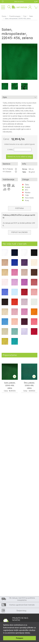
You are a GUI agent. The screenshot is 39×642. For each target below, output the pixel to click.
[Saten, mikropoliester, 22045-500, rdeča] (14, 303)
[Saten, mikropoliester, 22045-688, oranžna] (14, 323)
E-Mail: (10, 149)
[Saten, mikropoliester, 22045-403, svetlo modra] (14, 293)
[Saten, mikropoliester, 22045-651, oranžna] (34, 313)
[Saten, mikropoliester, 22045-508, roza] (24, 303)
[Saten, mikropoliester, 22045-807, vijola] (24, 333)
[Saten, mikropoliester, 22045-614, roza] (14, 313)
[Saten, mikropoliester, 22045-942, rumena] (5, 343)
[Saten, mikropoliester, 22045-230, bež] (5, 274)
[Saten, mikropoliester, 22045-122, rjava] (5, 264)
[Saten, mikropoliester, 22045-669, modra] (5, 323)
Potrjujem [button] (19, 638)
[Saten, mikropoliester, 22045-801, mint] (14, 333)
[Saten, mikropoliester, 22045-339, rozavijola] (24, 283)
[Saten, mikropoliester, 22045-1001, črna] (34, 254)
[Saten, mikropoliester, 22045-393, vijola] (5, 293)
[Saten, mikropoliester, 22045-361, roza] (34, 283)
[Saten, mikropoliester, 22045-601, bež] (5, 313)
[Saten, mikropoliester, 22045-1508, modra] (14, 264)
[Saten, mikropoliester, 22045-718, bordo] (24, 323)
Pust (24, 16)
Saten (31, 16)
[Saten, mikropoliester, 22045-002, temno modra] (14, 254)
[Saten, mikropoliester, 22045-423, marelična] (34, 293)
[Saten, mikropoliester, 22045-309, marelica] (5, 283)
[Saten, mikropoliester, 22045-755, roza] (34, 323)
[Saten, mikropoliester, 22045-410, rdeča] (24, 293)
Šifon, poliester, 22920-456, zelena (29, 385)
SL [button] (35, 2)
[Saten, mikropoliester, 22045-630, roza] (24, 313)
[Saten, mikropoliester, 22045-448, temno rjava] (5, 303)
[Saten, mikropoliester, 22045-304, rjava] (34, 274)
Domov (4, 16)
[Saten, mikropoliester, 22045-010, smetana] (24, 254)
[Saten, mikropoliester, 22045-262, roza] (14, 274)
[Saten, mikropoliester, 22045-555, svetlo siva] (34, 303)
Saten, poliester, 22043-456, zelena (9, 385)
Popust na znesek (19, 232)
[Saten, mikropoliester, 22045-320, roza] (14, 283)
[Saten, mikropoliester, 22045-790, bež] (5, 333)
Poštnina (19, 208)
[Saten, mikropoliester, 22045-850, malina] (34, 333)
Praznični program (14, 16)
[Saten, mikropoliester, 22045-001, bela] (5, 254)
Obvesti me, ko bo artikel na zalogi (19, 156)
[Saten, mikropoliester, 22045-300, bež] (24, 274)
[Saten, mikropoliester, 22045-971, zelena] (14, 343)
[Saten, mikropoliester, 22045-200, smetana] (34, 264)
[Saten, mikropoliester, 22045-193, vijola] (24, 264)
